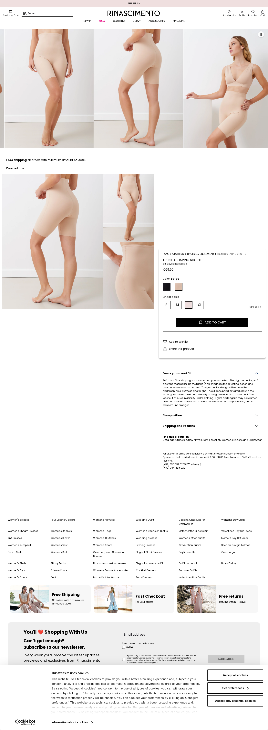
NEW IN (87, 21)
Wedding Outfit (145, 519)
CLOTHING (119, 21)
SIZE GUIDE (256, 307)
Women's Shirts (17, 563)
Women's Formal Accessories (111, 570)
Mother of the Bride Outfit (193, 531)
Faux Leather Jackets (63, 519)
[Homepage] (134, 13)
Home (166, 254)
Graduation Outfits (190, 545)
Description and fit (177, 373)
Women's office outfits (192, 538)
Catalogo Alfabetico (175, 440)
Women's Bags (102, 531)
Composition (172, 415)
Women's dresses (18, 519)
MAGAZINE (179, 21)
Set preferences (233, 688)
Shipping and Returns (179, 426)
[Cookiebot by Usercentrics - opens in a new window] (25, 722)
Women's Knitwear (104, 519)
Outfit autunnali (188, 563)
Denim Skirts (15, 552)
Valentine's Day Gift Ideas (236, 531)
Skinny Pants (58, 563)
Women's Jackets (61, 531)
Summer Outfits (188, 570)
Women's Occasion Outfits (152, 531)
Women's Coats (17, 577)
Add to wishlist (178, 342)
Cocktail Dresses (146, 570)
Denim (54, 577)
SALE (102, 21)
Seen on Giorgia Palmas (235, 545)
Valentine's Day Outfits (192, 577)
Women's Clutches (104, 538)
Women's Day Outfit (233, 519)
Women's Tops (17, 570)
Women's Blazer (60, 538)
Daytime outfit (187, 552)
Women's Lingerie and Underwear (242, 440)
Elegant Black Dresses (149, 552)
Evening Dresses (145, 545)
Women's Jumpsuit (19, 545)
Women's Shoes (102, 545)
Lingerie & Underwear (200, 254)
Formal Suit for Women (106, 577)
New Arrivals (195, 440)
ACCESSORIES (157, 21)
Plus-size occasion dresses (109, 563)
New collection (212, 440)
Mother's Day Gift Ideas (235, 538)
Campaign (228, 552)
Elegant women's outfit (149, 563)
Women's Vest (59, 545)
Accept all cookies (235, 675)
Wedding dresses (146, 538)
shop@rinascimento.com (229, 453)
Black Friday (228, 563)
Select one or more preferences (138, 643)
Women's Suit (59, 552)
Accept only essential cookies (235, 700)
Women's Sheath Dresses (23, 531)
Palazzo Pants (59, 570)
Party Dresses (144, 577)
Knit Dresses (15, 538)
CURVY (137, 21)
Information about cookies (69, 722)
